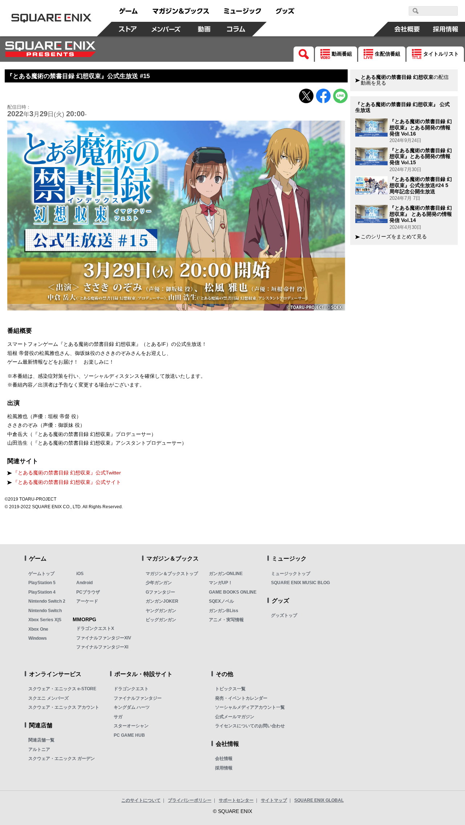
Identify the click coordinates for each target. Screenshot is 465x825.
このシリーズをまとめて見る (394, 236)
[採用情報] (445, 29)
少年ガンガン (159, 582)
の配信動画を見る (405, 80)
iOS (80, 573)
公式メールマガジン (234, 716)
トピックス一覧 (230, 688)
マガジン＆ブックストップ (172, 573)
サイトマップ (274, 800)
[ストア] (127, 29)
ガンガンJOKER (162, 601)
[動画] (204, 29)
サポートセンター (236, 800)
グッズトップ (284, 615)
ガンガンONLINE (226, 573)
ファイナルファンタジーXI (102, 647)
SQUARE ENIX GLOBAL (319, 800)
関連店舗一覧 (41, 740)
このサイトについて (141, 800)
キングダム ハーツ (132, 707)
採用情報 (223, 768)
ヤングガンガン (161, 610)
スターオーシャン (131, 725)
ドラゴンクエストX (95, 628)
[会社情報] (407, 29)
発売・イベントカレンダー (241, 698)
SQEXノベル (221, 601)
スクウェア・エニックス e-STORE (62, 688)
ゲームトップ (41, 573)
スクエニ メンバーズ (48, 698)
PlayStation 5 (42, 582)
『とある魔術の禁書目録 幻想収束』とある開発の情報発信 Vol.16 (420, 127)
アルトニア (39, 749)
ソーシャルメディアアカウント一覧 (250, 707)
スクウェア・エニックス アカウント (63, 707)
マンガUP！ (220, 582)
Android (84, 582)
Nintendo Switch (45, 610)
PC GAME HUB (129, 735)
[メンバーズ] (165, 29)
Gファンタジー (160, 592)
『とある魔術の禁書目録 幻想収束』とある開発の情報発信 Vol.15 (420, 156)
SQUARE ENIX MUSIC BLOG (300, 582)
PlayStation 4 (42, 592)
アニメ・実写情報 (226, 619)
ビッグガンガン (161, 619)
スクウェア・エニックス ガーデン (61, 758)
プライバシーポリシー (189, 800)
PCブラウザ (88, 592)
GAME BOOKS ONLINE (232, 592)
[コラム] (236, 29)
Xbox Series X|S (44, 619)
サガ (118, 716)
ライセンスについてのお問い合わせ (250, 725)
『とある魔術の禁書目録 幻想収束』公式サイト (67, 482)
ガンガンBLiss (223, 610)
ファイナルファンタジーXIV (103, 637)
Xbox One (38, 629)
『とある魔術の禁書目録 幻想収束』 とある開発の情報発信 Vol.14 (420, 214)
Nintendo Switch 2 (46, 601)
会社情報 (223, 758)
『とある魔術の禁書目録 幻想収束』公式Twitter (67, 473)
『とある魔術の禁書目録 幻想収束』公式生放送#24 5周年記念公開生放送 (420, 185)
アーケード (87, 601)
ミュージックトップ (290, 573)
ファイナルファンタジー (138, 698)
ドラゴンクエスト (131, 688)
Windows (37, 638)
